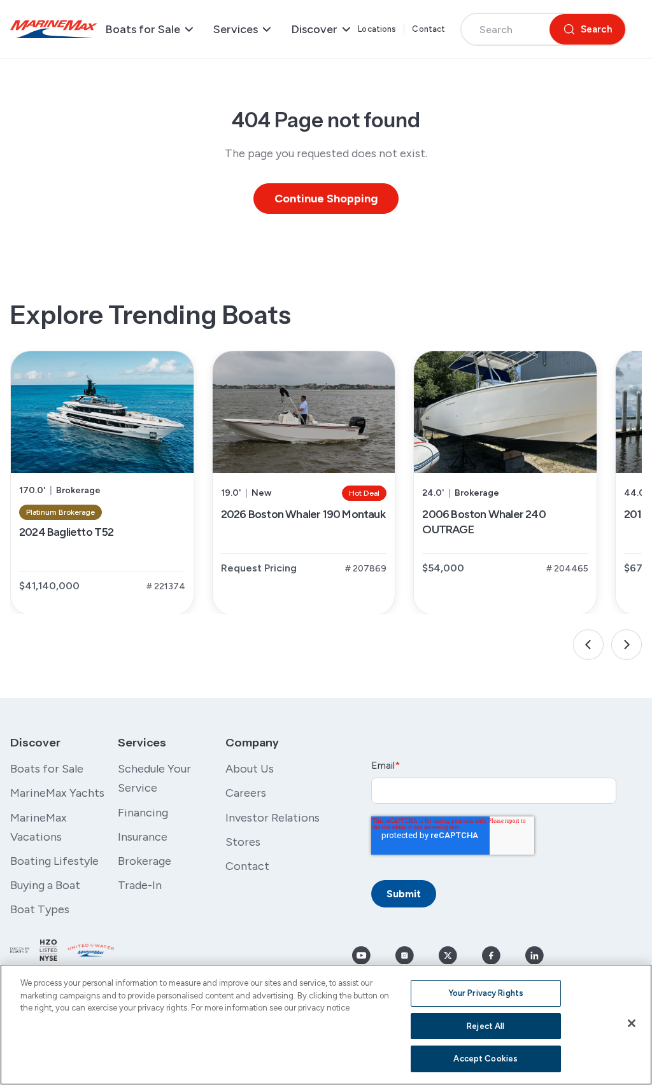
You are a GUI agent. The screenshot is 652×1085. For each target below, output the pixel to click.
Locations (377, 29)
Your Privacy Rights (485, 993)
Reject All (485, 1026)
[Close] (632, 1023)
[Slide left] (588, 644)
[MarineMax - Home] (53, 29)
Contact (428, 29)
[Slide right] (626, 644)
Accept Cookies (485, 1058)
